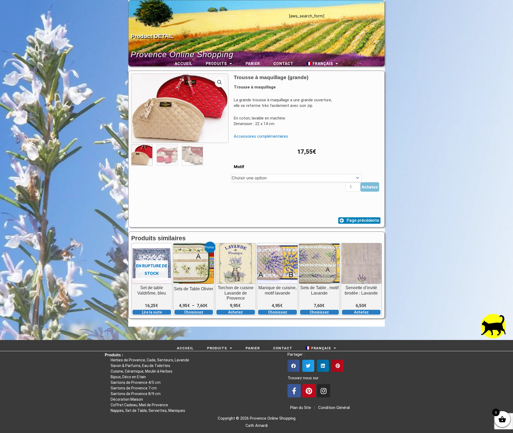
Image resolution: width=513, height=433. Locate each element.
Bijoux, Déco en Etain (128, 377)
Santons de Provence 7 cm (134, 388)
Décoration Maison (127, 399)
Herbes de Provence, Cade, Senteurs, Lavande (150, 360)
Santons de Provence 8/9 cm (136, 394)
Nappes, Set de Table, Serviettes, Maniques (148, 410)
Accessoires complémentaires (261, 136)
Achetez (370, 187)
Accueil (183, 63)
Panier (253, 63)
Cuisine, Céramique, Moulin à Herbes (141, 371)
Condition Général (333, 407)
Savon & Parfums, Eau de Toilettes (140, 366)
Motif (239, 166)
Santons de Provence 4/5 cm (136, 382)
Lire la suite (152, 312)
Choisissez (193, 312)
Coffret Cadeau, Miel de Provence (139, 405)
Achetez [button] (235, 312)
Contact (283, 63)
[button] (219, 82)
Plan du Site (299, 407)
